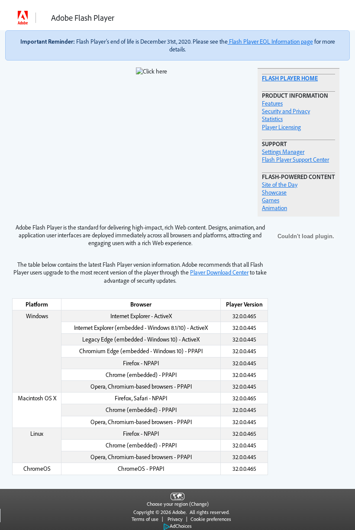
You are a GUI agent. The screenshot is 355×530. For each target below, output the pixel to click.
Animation (274, 208)
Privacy (175, 519)
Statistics (272, 119)
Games (270, 200)
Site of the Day (279, 184)
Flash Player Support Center (295, 159)
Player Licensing (281, 127)
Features (272, 103)
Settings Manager (283, 152)
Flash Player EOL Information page (270, 41)
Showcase (274, 192)
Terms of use (145, 519)
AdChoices (181, 526)
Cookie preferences (210, 519)
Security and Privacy (286, 111)
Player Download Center (219, 272)
